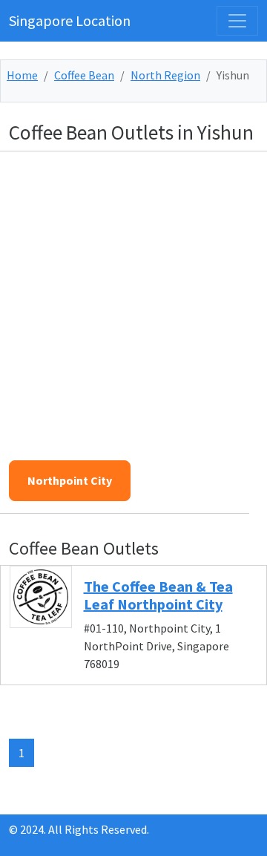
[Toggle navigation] (237, 21)
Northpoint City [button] (69, 480)
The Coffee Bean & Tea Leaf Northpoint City (158, 595)
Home (22, 75)
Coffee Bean (84, 75)
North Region (165, 75)
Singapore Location (70, 20)
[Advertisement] (133, 297)
